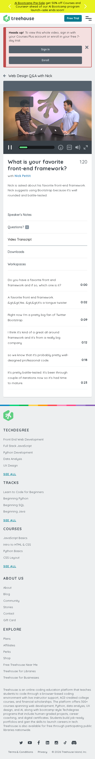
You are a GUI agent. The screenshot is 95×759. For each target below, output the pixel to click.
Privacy (42, 751)
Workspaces (17, 264)
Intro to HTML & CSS (17, 544)
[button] (10, 6)
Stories (8, 607)
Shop (7, 658)
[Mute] (78, 147)
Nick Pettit (23, 176)
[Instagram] (56, 743)
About (7, 587)
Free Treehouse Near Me (20, 664)
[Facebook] (39, 743)
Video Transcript (20, 239)
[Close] (85, 47)
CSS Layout (11, 557)
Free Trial (73, 18)
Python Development (18, 452)
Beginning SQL (13, 505)
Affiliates (9, 645)
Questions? (18, 227)
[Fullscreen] (85, 147)
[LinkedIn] (47, 743)
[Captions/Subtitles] (69, 147)
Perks (7, 651)
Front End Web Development (23, 439)
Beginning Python (15, 498)
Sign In (45, 49)
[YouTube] (30, 743)
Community (11, 600)
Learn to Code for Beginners (23, 492)
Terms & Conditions (20, 751)
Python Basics (13, 551)
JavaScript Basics (15, 538)
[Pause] (10, 147)
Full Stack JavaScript (17, 446)
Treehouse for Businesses (21, 677)
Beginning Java (14, 511)
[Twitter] (21, 743)
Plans (6, 638)
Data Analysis (12, 459)
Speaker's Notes (20, 215)
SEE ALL (9, 474)
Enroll (45, 60)
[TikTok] (65, 743)
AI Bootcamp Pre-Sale (30, 3)
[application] (47, 122)
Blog (6, 594)
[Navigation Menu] (89, 18)
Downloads (16, 252)
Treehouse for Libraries (19, 671)
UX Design (10, 465)
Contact (8, 613)
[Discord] (74, 743)
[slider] (37, 147)
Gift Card (9, 620)
